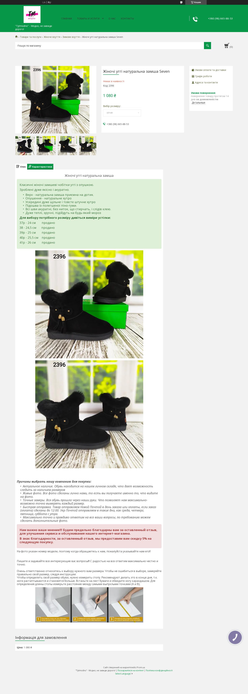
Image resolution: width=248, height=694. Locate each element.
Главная (66, 18)
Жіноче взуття (52, 36)
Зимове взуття (71, 36)
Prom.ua (141, 667)
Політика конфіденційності (159, 670)
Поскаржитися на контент (131, 670)
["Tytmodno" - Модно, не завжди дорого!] (32, 14)
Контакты (127, 18)
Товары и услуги (88, 18)
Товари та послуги (30, 36)
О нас (112, 18)
